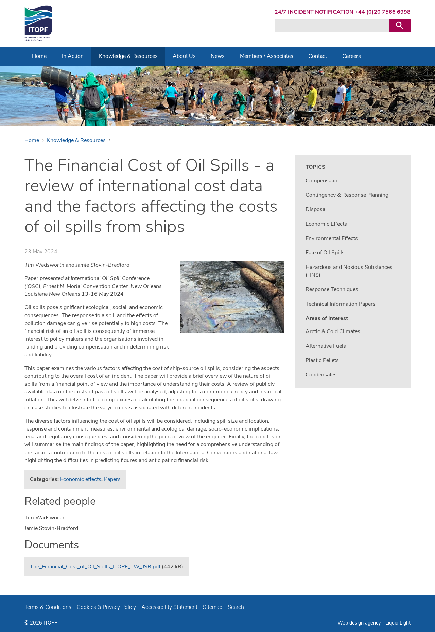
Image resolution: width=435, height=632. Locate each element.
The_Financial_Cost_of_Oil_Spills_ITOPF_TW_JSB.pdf (95, 566)
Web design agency (359, 622)
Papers (112, 479)
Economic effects (80, 479)
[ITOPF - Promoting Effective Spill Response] (38, 23)
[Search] (400, 25)
